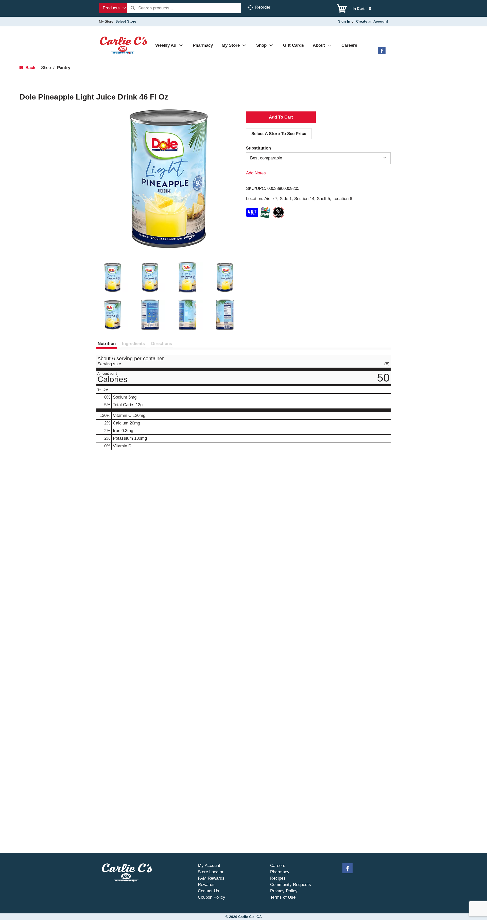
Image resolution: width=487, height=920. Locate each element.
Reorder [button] (262, 7)
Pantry (63, 67)
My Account (209, 865)
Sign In (344, 21)
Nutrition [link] (107, 343)
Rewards (206, 884)
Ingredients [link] (133, 343)
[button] (112, 277)
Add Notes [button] (256, 173)
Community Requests (290, 884)
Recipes (278, 878)
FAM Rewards (211, 878)
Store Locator (210, 871)
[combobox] (113, 8)
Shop (46, 67)
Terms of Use (282, 897)
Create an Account (372, 21)
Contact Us (208, 891)
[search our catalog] (132, 8)
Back (29, 67)
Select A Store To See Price (278, 133)
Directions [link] (161, 343)
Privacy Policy (284, 891)
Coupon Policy (211, 897)
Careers (277, 865)
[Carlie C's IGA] (123, 45)
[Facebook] (382, 52)
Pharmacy (279, 871)
